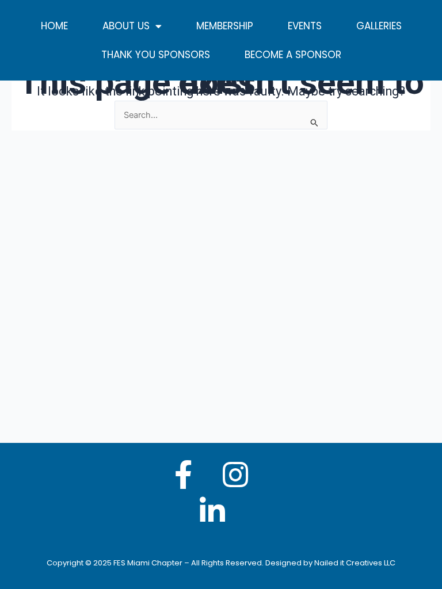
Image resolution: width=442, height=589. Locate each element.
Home (54, 26)
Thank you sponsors (155, 55)
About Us (126, 26)
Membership (224, 26)
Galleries (379, 26)
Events (305, 26)
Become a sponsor (293, 55)
